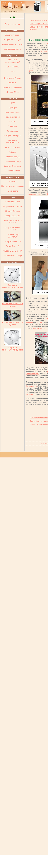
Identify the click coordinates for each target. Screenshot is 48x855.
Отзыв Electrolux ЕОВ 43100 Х (12, 221)
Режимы (12, 181)
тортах (39, 322)
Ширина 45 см (12, 92)
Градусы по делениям (12, 87)
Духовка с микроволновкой (12, 61)
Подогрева (12, 126)
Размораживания (12, 117)
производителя (34, 194)
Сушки (12, 122)
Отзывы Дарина (12, 211)
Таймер (12, 152)
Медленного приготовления (12, 141)
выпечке (29, 322)
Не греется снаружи (12, 40)
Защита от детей (12, 35)
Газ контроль (12, 191)
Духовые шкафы (12, 24)
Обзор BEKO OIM (13, 216)
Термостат (12, 83)
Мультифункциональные (12, 186)
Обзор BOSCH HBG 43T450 (12, 228)
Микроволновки (12, 112)
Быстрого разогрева (12, 136)
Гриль (12, 71)
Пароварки (12, 107)
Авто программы (12, 147)
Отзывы (12, 197)
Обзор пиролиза (12, 171)
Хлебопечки (12, 131)
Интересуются (12, 55)
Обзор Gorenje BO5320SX (12, 235)
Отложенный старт (12, 161)
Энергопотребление (12, 78)
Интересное (12, 262)
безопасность (31, 386)
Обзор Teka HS (12, 246)
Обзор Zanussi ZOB (12, 241)
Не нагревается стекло (12, 44)
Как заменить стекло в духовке (12, 305)
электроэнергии (39, 328)
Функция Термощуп (12, 166)
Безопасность (12, 31)
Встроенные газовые (12, 206)
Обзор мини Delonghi (12, 255)
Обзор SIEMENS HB (12, 251)
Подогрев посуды (12, 157)
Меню (12, 17)
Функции (13, 99)
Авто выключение (12, 49)
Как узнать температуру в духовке (12, 286)
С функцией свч (12, 202)
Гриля (12, 103)
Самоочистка (13, 67)
